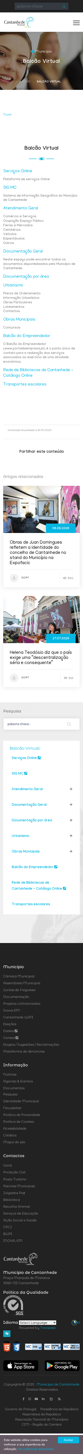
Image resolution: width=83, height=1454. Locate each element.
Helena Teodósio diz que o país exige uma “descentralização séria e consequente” (41, 658)
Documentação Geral (23, 251)
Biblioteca (23, 1200)
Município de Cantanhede (58, 1384)
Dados (9, 1031)
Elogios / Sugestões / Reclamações (31, 1044)
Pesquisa (10, 1094)
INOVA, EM (24, 1241)
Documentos (13, 1088)
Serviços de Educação (32, 1213)
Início (26, 81)
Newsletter (12, 1108)
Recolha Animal (27, 1206)
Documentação (16, 997)
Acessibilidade (14, 1128)
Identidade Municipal (21, 1101)
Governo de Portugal (20, 1409)
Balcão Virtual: (25, 748)
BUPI (19, 1234)
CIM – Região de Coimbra (42, 1424)
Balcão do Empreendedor (26, 336)
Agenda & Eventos (18, 1081)
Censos (9, 1038)
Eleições (9, 1024)
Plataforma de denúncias (23, 1051)
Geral (19, 1165)
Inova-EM (11, 1010)
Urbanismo (13, 285)
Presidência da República (59, 1409)
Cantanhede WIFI (18, 1017)
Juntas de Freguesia (19, 990)
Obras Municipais (19, 319)
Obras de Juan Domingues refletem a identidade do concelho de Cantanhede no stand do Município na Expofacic (38, 553)
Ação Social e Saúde (32, 1220)
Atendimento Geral (20, 208)
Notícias (9, 1074)
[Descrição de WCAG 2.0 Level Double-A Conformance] (41, 1346)
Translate (48, 1328)
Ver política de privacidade (36, 1449)
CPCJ (19, 1227)
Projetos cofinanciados (21, 1003)
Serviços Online (17, 171)
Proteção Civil (26, 1172)
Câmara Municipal (18, 976)
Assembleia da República (41, 1414)
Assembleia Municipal (21, 983)
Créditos (9, 1135)
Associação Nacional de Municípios (41, 1419)
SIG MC (10, 187)
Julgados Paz (26, 1193)
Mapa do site (14, 1142)
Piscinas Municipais (31, 1186)
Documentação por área (26, 276)
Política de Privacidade (21, 1115)
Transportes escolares (24, 384)
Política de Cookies (18, 1122)
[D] (78, 1322)
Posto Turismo (26, 1179)
